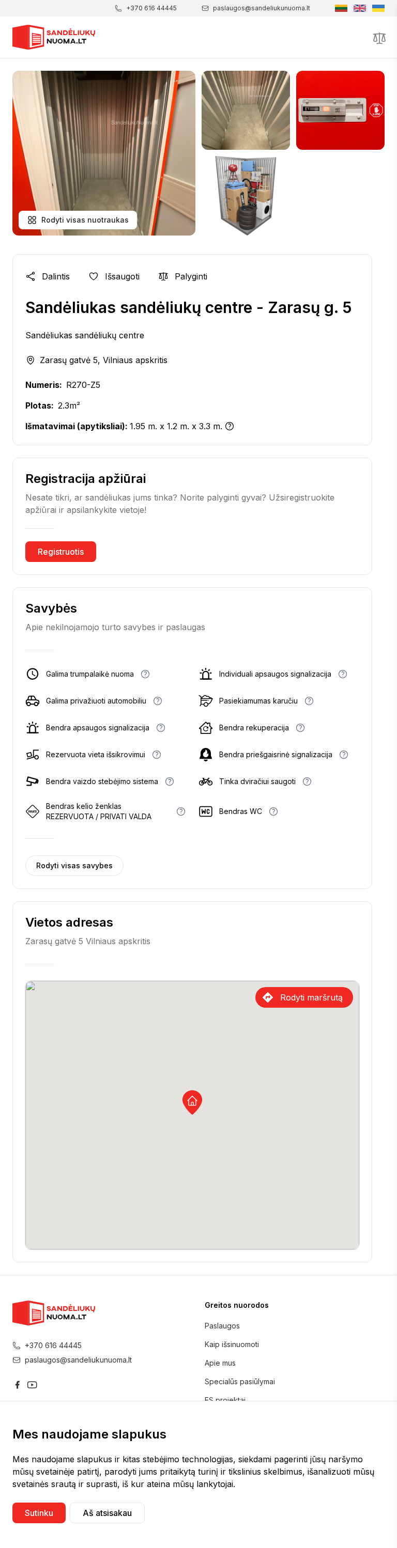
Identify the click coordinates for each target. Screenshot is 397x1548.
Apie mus (220, 1362)
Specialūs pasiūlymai (240, 1381)
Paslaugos (222, 1325)
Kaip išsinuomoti (232, 1344)
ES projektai (225, 1400)
